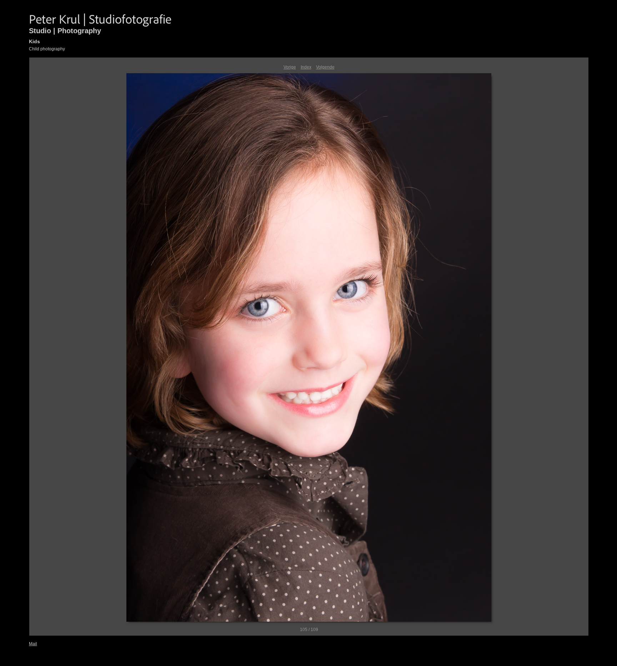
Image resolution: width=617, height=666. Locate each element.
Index (306, 67)
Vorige (290, 67)
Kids (34, 41)
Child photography (47, 48)
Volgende (325, 67)
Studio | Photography (65, 31)
